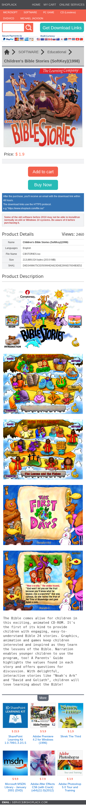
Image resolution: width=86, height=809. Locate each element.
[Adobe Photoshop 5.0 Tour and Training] (70, 774)
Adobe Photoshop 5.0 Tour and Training (70, 787)
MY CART (50, 4)
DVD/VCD (8, 18)
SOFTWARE (30, 12)
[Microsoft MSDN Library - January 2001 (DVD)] (15, 774)
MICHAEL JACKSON (31, 18)
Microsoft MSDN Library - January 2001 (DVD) (15, 787)
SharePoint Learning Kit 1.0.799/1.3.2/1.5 (15, 739)
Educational (56, 52)
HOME (36, 4)
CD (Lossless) (68, 12)
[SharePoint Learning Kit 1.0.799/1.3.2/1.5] (15, 727)
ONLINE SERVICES (71, 4)
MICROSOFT (10, 12)
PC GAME (48, 12)
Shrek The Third (70, 736)
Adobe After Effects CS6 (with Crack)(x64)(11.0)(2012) (43, 787)
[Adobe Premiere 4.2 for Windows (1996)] (43, 727)
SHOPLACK (9, 4)
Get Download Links (62, 27)
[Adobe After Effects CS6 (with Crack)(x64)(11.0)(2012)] (42, 774)
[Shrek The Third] (70, 727)
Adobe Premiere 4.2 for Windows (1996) (43, 739)
